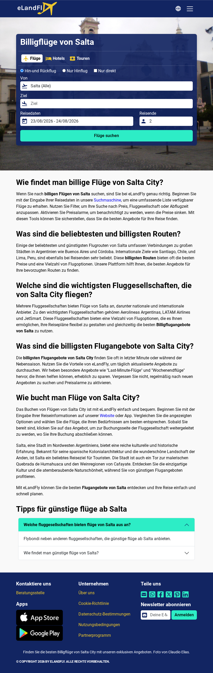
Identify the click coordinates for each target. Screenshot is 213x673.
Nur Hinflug (77, 70)
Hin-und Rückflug (40, 70)
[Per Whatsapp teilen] (152, 597)
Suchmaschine (107, 200)
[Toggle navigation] (190, 9)
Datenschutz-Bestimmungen (104, 614)
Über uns (86, 592)
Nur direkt (106, 70)
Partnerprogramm (94, 635)
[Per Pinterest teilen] (177, 597)
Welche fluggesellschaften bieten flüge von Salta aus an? (77, 524)
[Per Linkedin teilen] (185, 597)
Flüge (35, 58)
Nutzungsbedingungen (99, 624)
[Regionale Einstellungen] (179, 9)
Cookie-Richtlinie (93, 603)
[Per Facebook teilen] (160, 597)
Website (107, 415)
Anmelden (184, 614)
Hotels (59, 58)
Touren (83, 58)
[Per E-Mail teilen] (144, 597)
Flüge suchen (106, 135)
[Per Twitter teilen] (169, 597)
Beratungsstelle (30, 592)
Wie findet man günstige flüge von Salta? (61, 552)
